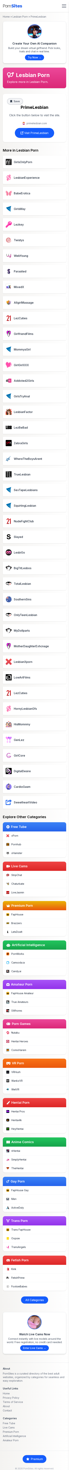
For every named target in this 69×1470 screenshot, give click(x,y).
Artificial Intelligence (14, 1436)
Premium (37, 1459)
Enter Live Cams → (34, 1347)
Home (6, 16)
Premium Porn (11, 1431)
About (6, 1406)
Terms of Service (13, 1401)
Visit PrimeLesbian (35, 133)
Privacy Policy (11, 1397)
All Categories (34, 1300)
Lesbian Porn (20, 16)
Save (17, 101)
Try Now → (34, 57)
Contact (7, 1410)
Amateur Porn (11, 1440)
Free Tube (9, 1423)
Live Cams (9, 1427)
